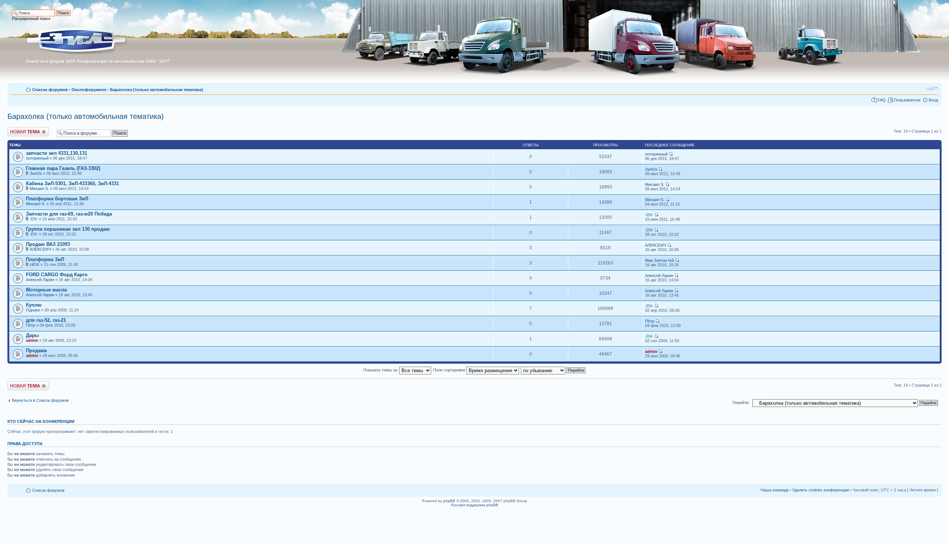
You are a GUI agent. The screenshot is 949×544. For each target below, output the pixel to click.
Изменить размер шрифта (932, 88)
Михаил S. (39, 188)
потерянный (37, 158)
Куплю (34, 305)
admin (32, 340)
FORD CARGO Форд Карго (56, 274)
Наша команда (774, 490)
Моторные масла (46, 290)
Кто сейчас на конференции (41, 421)
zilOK (34, 264)
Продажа (36, 350)
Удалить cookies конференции (820, 490)
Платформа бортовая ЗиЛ (57, 198)
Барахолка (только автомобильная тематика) (156, 89)
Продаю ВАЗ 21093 (48, 244)
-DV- (34, 219)
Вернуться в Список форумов (40, 400)
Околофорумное (89, 89)
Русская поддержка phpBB (474, 505)
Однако (33, 310)
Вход (933, 100)
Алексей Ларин (40, 279)
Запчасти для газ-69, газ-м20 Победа (69, 214)
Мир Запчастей (659, 260)
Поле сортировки (449, 370)
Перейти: (741, 402)
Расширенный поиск (31, 18)
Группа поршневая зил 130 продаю (68, 229)
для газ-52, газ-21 (46, 320)
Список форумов (50, 89)
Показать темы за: (381, 370)
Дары (32, 335)
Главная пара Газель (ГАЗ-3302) (63, 168)
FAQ (881, 100)
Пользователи (907, 100)
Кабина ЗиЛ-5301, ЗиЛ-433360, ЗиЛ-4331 (72, 183)
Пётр (30, 325)
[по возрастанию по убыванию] (553, 370)
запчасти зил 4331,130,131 (56, 153)
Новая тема (18, 129)
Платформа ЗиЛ (45, 259)
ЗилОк (36, 173)
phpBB (449, 501)
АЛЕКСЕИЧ (40, 249)
